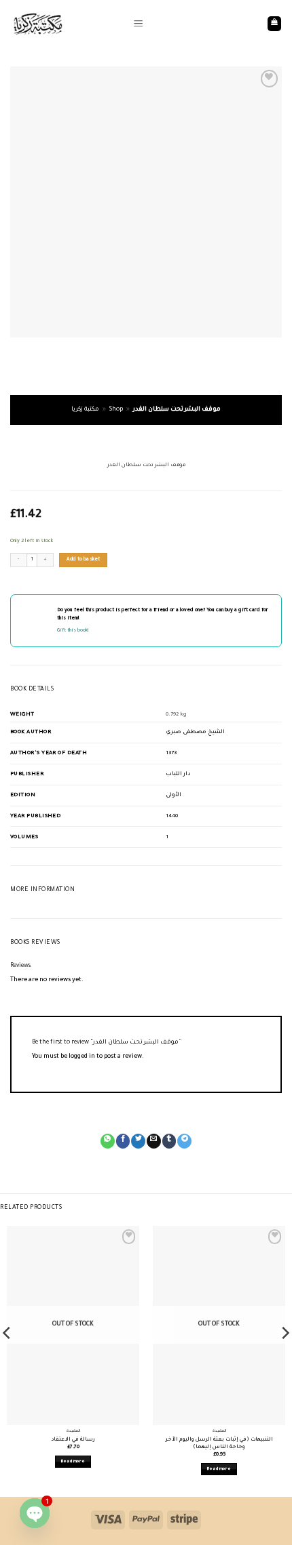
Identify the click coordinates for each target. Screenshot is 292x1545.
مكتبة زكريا (85, 410)
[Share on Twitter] (138, 1141)
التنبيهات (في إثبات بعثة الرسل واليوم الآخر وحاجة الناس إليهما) (219, 1443)
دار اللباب (178, 774)
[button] (138, 24)
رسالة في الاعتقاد (73, 1440)
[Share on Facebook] (123, 1141)
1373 (171, 753)
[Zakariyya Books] (66, 23)
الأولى (173, 795)
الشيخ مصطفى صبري (195, 732)
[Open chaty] (35, 1513)
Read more (73, 1462)
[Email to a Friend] (154, 1141)
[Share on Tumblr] (169, 1141)
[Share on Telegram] (184, 1141)
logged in (82, 1057)
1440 (172, 816)
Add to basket (84, 559)
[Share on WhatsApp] (108, 1141)
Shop (116, 410)
